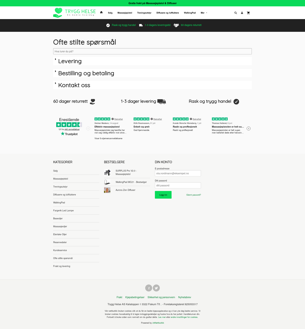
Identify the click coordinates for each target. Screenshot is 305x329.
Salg (110, 12)
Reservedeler (60, 242)
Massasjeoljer (60, 226)
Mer (202, 12)
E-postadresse (162, 168)
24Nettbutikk (158, 322)
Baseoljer (58, 218)
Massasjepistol (125, 12)
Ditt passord (161, 180)
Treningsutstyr (144, 12)
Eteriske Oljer (60, 234)
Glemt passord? (193, 194)
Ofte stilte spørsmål (63, 258)
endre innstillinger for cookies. (184, 317)
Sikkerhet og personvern (161, 297)
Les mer (162, 317)
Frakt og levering (61, 266)
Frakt (119, 297)
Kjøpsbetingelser (134, 297)
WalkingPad (190, 12)
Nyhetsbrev (184, 297)
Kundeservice (60, 250)
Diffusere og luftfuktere (167, 12)
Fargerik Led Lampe (63, 210)
